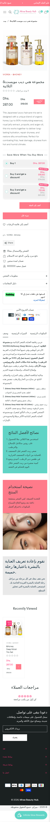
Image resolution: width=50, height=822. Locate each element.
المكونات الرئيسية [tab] (38, 333)
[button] (9, 90)
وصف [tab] (5, 333)
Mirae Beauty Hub (29, 799)
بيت (4, 21)
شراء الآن (24, 216)
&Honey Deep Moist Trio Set (11, 649)
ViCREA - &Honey (12, 643)
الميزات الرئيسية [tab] (19, 333)
